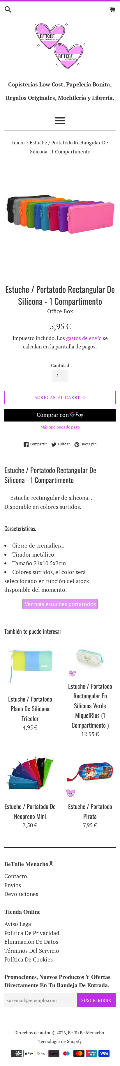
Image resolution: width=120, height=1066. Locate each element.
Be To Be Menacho (86, 1032)
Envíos (12, 885)
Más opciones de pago (60, 427)
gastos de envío (84, 337)
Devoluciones (21, 893)
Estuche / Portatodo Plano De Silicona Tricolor (30, 708)
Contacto (15, 876)
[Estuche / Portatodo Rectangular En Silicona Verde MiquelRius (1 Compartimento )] (90, 659)
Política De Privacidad (31, 932)
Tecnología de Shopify (60, 1041)
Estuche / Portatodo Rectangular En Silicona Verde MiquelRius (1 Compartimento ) (90, 705)
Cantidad (60, 365)
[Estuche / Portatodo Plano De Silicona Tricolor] (30, 665)
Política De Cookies (28, 959)
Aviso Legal (18, 923)
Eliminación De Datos (31, 941)
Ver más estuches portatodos (60, 604)
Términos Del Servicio (31, 950)
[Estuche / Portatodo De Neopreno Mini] (30, 772)
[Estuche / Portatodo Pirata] (90, 772)
